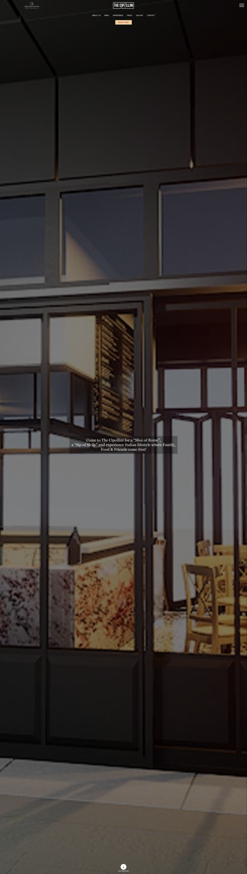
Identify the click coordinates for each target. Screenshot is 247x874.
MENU (106, 15)
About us (96, 15)
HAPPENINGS (118, 15)
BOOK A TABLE (123, 22)
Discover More (123, 871)
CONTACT (151, 15)
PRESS (129, 15)
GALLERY (139, 15)
